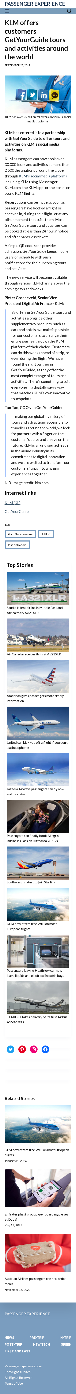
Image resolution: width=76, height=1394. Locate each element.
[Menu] (8, 11)
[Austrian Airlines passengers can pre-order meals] (38, 1253)
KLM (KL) (12, 502)
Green (66, 1344)
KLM (46, 534)
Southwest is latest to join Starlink (31, 882)
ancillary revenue (20, 534)
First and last (17, 1351)
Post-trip (13, 1344)
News (9, 1338)
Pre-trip (37, 1338)
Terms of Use (14, 1383)
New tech (41, 1344)
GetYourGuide (17, 511)
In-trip (65, 1338)
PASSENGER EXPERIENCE (35, 4)
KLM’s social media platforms (43, 176)
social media (17, 545)
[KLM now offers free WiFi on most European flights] (38, 1124)
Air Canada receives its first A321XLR (34, 654)
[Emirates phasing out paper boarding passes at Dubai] (38, 1188)
